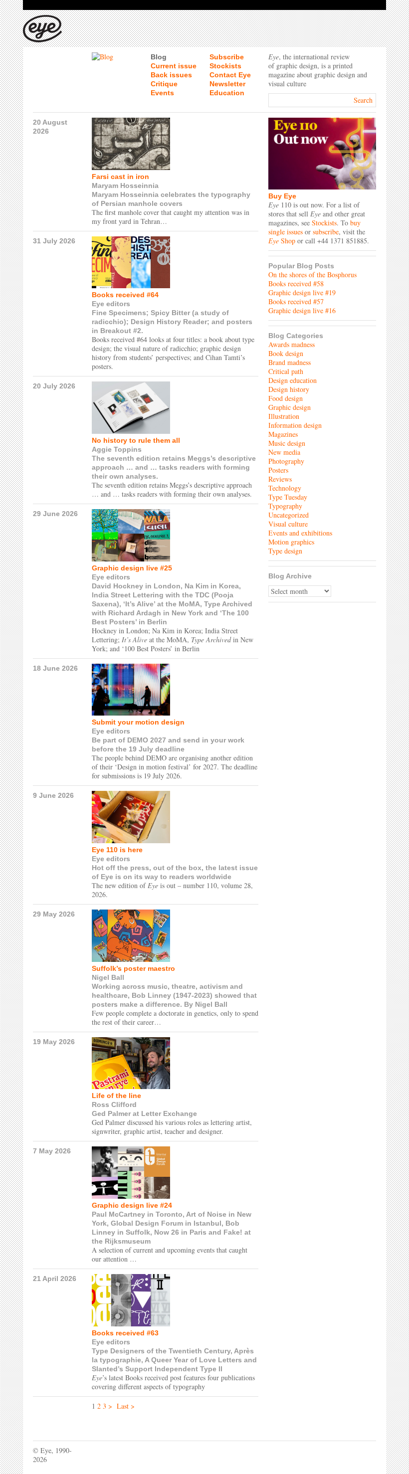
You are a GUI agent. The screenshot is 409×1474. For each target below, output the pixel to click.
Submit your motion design (138, 722)
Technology (284, 488)
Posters (278, 470)
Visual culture (288, 524)
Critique (164, 84)
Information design (295, 425)
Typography (285, 506)
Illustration (283, 416)
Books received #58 (296, 283)
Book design (285, 353)
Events (162, 93)
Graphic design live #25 (132, 568)
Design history (288, 389)
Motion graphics (291, 542)
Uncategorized (288, 515)
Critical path (285, 371)
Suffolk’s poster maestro (133, 968)
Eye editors (111, 304)
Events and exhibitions (300, 533)
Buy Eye (282, 196)
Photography (286, 461)
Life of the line (116, 1096)
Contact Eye (230, 75)
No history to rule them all (136, 440)
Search (363, 100)
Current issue (174, 66)
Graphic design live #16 (302, 310)
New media (284, 452)
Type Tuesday (287, 497)
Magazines (283, 434)
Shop (281, 240)
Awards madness (291, 344)
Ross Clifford (114, 1104)
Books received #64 (125, 295)
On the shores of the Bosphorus (312, 274)
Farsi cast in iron (120, 177)
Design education (292, 380)
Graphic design (289, 407)
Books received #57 (296, 301)
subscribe (326, 231)
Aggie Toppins (117, 449)
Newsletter (227, 84)
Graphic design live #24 (132, 1205)
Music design (286, 443)
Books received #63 (125, 1333)
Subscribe (226, 57)
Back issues (171, 75)
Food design (285, 398)
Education (226, 93)
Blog (159, 57)
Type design (285, 550)
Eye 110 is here (117, 850)
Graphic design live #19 (302, 292)
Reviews (280, 479)
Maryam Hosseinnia (125, 185)
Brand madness (289, 362)
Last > (126, 1406)
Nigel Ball (108, 977)
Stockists (225, 66)
